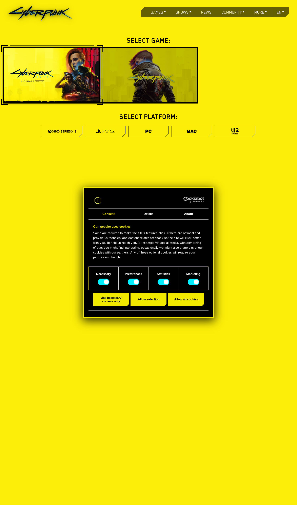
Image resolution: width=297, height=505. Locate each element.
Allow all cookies (186, 299)
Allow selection (148, 299)
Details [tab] (149, 214)
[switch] (133, 282)
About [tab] (188, 214)
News (206, 12)
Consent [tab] (108, 214)
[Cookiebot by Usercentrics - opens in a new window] (186, 200)
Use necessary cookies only (111, 299)
